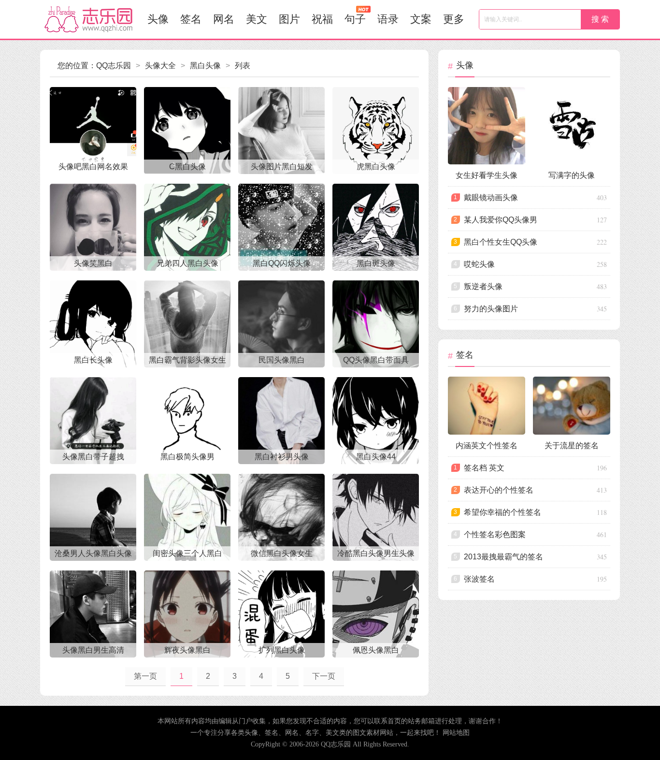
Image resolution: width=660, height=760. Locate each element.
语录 (388, 19)
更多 (453, 19)
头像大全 (160, 65)
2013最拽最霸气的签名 (503, 557)
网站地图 (456, 732)
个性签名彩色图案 (495, 534)
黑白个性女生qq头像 (500, 242)
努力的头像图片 (491, 309)
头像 (158, 19)
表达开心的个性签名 (498, 490)
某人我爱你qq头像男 (500, 220)
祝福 (322, 19)
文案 (420, 19)
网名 (223, 19)
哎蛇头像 (479, 264)
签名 (190, 19)
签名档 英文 (484, 468)
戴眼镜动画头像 (491, 197)
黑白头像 (205, 65)
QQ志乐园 (113, 65)
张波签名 (479, 579)
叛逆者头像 (483, 286)
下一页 (323, 676)
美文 (256, 19)
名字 (312, 732)
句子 (355, 19)
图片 (289, 19)
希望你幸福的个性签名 (502, 512)
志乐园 (88, 19)
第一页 (145, 676)
